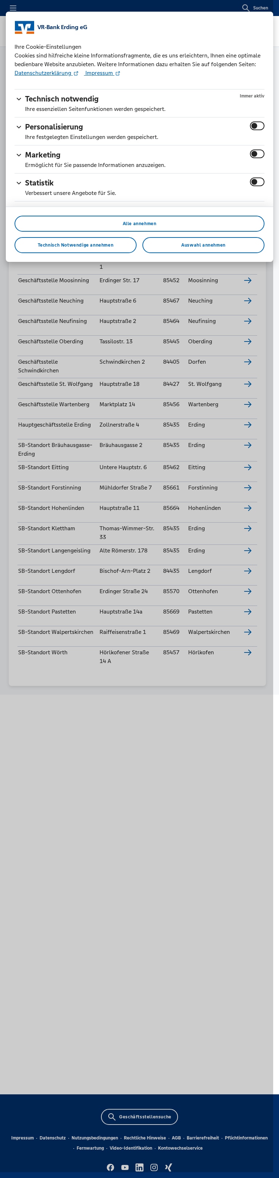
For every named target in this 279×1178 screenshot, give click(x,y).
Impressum (99, 72)
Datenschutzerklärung (44, 72)
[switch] (257, 125)
